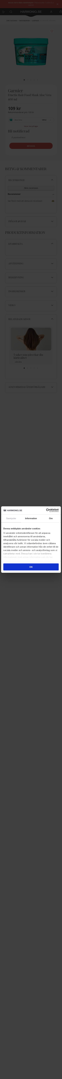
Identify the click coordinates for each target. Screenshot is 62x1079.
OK (31, 567)
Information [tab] (31, 518)
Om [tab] (51, 518)
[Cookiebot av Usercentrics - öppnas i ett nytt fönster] (46, 510)
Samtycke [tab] (11, 518)
